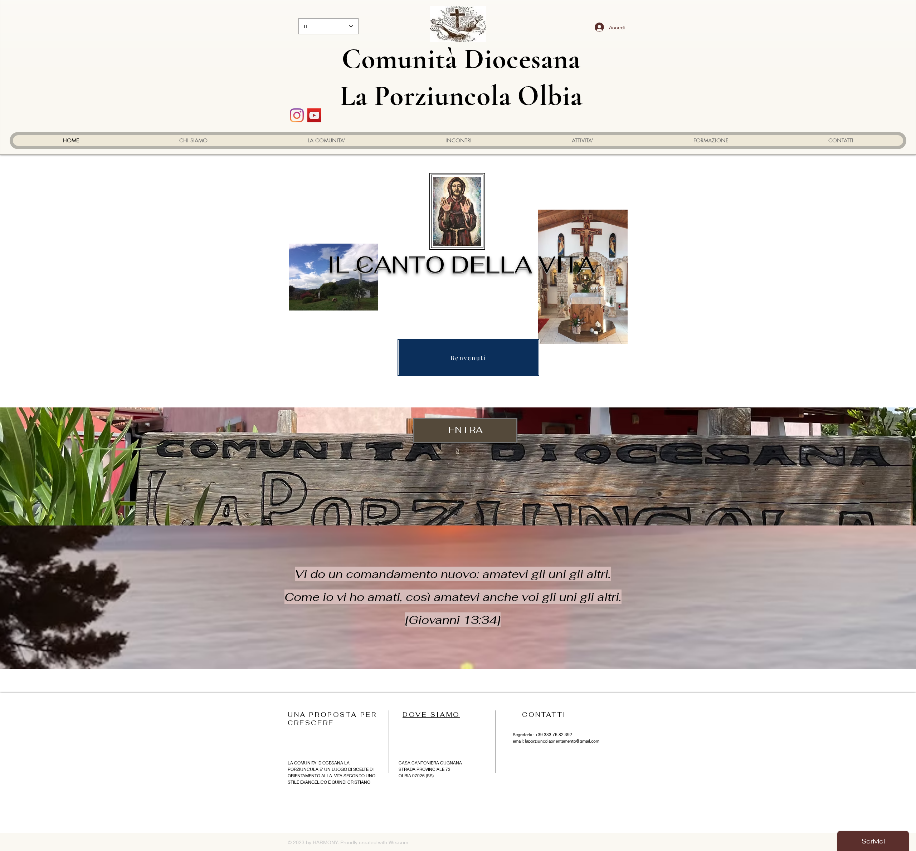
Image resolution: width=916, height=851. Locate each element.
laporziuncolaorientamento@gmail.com (562, 741)
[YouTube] (314, 115)
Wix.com (398, 842)
